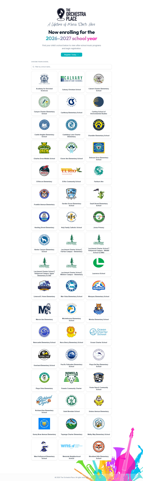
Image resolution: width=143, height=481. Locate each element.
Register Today (70, 55)
